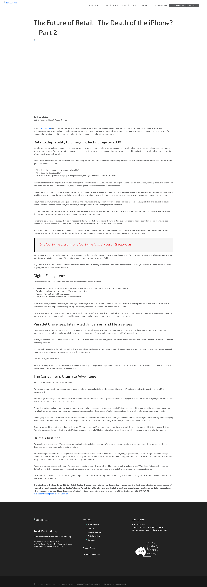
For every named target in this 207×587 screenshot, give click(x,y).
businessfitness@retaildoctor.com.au (51, 494)
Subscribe (192, 5)
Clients (106, 5)
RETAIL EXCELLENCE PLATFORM (154, 5)
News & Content (120, 5)
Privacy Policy (89, 548)
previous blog (45, 128)
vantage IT (121, 584)
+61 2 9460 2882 (139, 524)
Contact (135, 5)
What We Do (93, 5)
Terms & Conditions (91, 554)
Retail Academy (177, 5)
